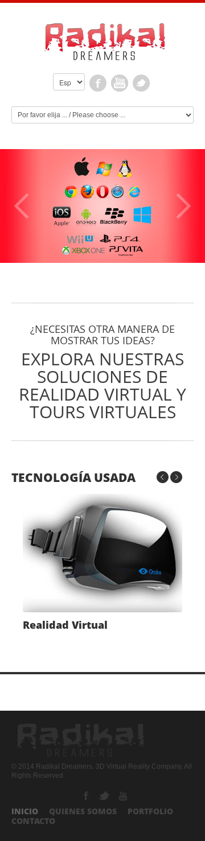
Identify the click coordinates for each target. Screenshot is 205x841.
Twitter (141, 83)
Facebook (97, 83)
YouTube (119, 83)
